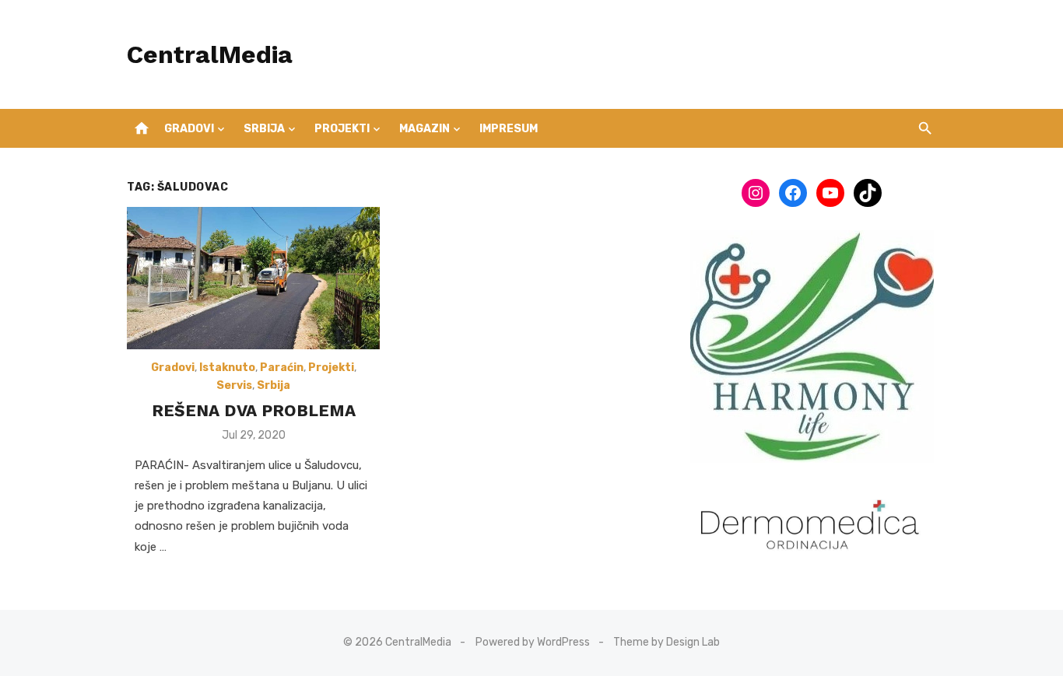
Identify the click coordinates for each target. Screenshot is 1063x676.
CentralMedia (210, 54)
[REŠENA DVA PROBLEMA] (253, 278)
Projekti (342, 128)
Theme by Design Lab (666, 642)
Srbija (264, 128)
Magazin (424, 128)
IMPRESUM (508, 128)
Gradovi (189, 128)
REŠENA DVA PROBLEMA (254, 410)
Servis (234, 385)
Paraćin (281, 367)
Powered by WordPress (532, 642)
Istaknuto (227, 367)
